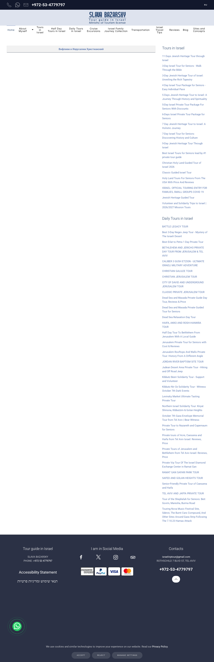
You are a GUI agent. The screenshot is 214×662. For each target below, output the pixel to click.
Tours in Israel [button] (40, 30)
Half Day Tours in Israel (56, 29)
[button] (176, 579)
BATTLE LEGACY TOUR (175, 226)
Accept (81, 655)
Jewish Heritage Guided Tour (178, 197)
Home (11, 29)
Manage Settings (127, 655)
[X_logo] (98, 556)
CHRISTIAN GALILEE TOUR (177, 271)
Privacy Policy (160, 646)
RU (205, 5)
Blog (185, 29)
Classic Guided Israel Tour (176, 172)
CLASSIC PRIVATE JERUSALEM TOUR (183, 292)
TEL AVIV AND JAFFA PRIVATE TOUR (183, 493)
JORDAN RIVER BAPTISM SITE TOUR (182, 361)
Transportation (140, 29)
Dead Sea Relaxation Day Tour (179, 317)
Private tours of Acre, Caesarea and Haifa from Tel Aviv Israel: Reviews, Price (182, 439)
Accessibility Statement (38, 572)
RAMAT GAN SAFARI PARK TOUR (180, 472)
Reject (101, 655)
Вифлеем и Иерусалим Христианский (81, 49)
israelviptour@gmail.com (176, 556)
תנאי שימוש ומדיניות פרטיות (37, 581)
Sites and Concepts (199, 29)
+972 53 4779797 (42, 560)
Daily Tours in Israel (76, 29)
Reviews (174, 29)
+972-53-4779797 (48, 5)
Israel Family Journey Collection (116, 29)
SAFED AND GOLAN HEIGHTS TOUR (182, 478)
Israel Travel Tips (159, 30)
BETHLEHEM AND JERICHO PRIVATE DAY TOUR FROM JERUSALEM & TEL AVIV (183, 251)
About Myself (23, 29)
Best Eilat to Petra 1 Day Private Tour (182, 241)
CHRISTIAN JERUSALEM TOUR (179, 276)
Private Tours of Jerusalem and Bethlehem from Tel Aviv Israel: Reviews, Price (184, 453)
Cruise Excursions (93, 29)
